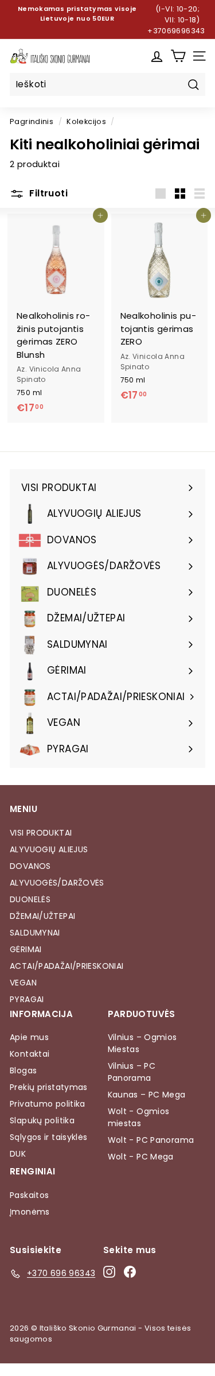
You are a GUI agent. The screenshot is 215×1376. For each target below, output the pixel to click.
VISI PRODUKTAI (41, 832)
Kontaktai (29, 1054)
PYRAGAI (27, 999)
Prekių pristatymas (49, 1087)
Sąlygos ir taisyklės (49, 1137)
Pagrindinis (31, 121)
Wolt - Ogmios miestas (139, 1117)
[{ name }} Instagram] (109, 1271)
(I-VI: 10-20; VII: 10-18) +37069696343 (176, 20)
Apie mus (29, 1037)
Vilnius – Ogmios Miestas (142, 1043)
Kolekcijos (86, 121)
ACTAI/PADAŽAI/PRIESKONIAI (66, 966)
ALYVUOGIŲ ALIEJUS (49, 849)
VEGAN (23, 982)
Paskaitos (29, 1195)
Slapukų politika (42, 1120)
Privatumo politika (47, 1104)
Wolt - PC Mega (141, 1156)
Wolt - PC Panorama (151, 1140)
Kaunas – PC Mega (147, 1094)
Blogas (23, 1070)
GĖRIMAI (26, 949)
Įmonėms (30, 1211)
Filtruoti (47, 193)
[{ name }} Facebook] (130, 1271)
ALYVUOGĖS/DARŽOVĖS (57, 882)
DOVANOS (30, 866)
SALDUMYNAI (35, 932)
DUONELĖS (30, 899)
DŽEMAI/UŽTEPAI (42, 916)
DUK (18, 1153)
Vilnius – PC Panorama (132, 1072)
